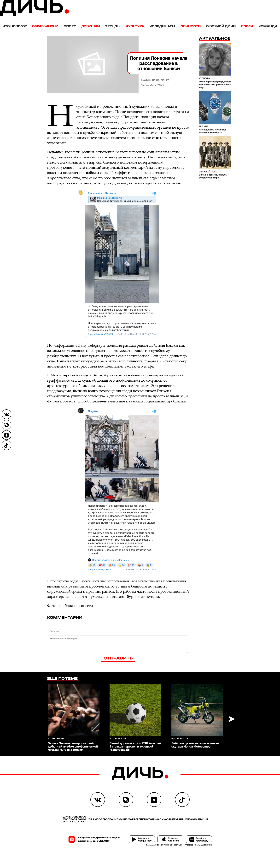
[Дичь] (34, 15)
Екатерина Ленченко (155, 80)
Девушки (90, 26)
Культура (135, 26)
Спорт (70, 26)
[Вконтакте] (6, 414)
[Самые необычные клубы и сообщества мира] (215, 152)
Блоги (247, 26)
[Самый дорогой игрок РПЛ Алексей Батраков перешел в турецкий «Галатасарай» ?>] (135, 710)
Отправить (118, 658)
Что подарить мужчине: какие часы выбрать (212, 131)
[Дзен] (6, 435)
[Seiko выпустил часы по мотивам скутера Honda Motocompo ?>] (197, 710)
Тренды (112, 26)
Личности (190, 26)
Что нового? (15, 26)
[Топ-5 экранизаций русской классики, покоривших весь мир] (215, 59)
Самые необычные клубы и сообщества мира (214, 176)
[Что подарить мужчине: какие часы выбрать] (215, 107)
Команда (267, 26)
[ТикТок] (6, 445)
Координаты (162, 26)
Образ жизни (45, 26)
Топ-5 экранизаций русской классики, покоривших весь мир (215, 84)
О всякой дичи (221, 26)
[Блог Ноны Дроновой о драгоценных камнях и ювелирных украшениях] (6, 424)
